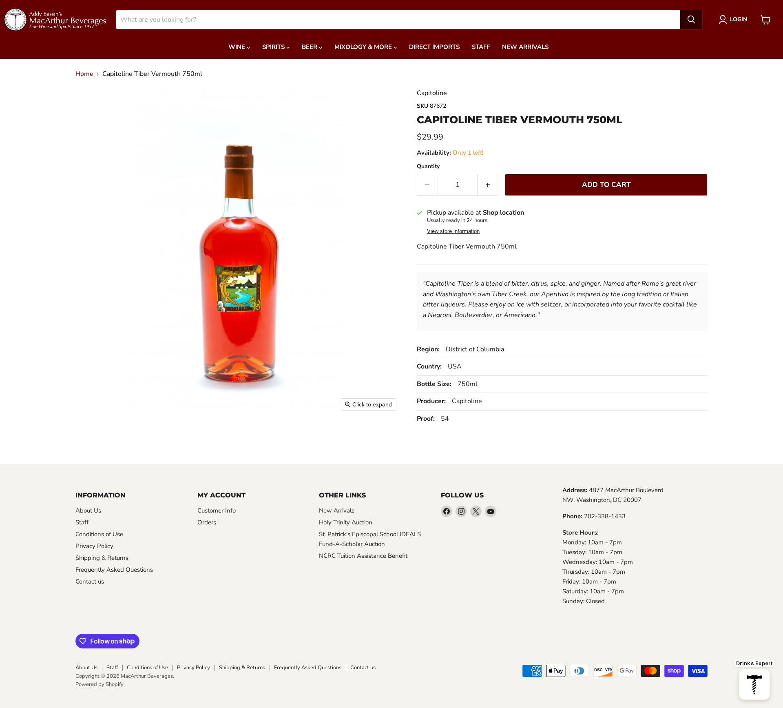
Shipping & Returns (101, 558)
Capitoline (432, 93)
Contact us (89, 581)
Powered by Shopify (99, 684)
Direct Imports (434, 47)
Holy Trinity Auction (345, 522)
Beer (310, 47)
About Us (88, 510)
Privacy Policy (94, 546)
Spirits (274, 47)
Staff (481, 47)
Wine (237, 47)
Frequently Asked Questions (114, 570)
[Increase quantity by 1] (488, 185)
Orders (206, 522)
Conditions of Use (99, 534)
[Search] (691, 19)
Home (84, 74)
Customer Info (216, 510)
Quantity (428, 166)
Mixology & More (364, 47)
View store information (453, 231)
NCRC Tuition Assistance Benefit (363, 556)
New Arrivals (525, 47)
